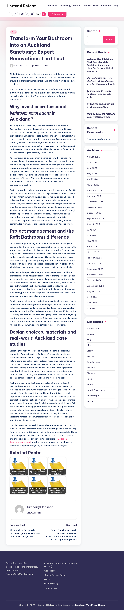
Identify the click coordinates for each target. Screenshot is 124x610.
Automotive (93, 328)
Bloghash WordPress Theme (90, 605)
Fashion (91, 367)
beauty (90, 334)
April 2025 (92, 246)
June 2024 (92, 302)
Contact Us (50, 570)
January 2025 (94, 263)
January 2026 (94, 196)
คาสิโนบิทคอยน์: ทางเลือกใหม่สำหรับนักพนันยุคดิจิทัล (100, 105)
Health (90, 384)
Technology (93, 395)
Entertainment (94, 362)
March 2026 (93, 185)
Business (91, 356)
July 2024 (92, 297)
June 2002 (92, 308)
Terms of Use (50, 588)
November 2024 (95, 274)
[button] (57, 14)
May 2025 (92, 241)
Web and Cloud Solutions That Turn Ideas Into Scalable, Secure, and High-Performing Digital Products (100, 65)
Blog (14, 32)
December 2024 (95, 269)
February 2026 (94, 190)
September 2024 (95, 286)
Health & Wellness (96, 390)
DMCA (47, 579)
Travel (90, 401)
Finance (91, 373)
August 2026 (93, 156)
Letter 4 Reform (21, 5)
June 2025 (92, 235)
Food (89, 379)
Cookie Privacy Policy (55, 575)
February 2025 (94, 257)
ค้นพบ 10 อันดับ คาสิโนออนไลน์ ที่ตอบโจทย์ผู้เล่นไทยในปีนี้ (101, 115)
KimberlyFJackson (40, 507)
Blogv (90, 350)
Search (92, 31)
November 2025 (95, 207)
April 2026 (92, 179)
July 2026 (92, 162)
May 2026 (92, 173)
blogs (90, 345)
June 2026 (92, 168)
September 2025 (95, 218)
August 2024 (93, 291)
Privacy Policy (51, 583)
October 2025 (94, 213)
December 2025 (95, 201)
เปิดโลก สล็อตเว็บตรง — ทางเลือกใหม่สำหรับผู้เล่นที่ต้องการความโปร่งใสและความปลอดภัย (101, 81)
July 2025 (92, 229)
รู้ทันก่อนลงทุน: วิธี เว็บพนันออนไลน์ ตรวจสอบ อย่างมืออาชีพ (99, 94)
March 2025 (93, 252)
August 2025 (93, 224)
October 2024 (94, 280)
